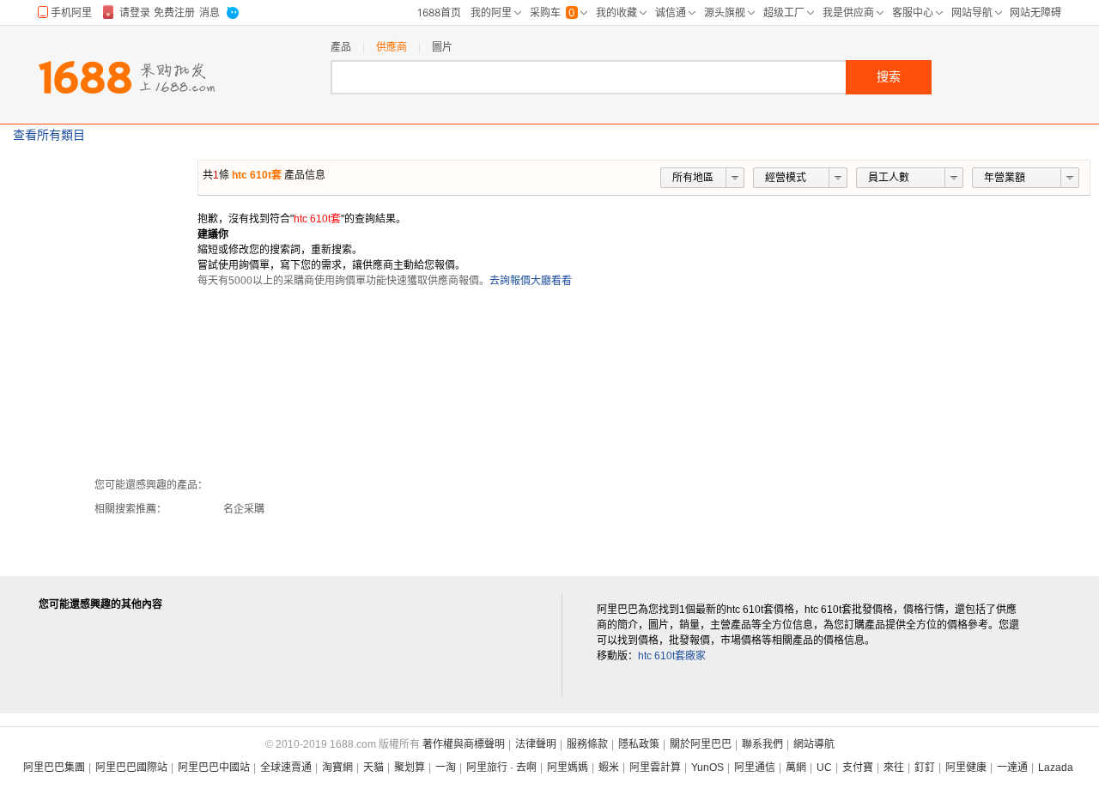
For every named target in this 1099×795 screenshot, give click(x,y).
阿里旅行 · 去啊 (501, 768)
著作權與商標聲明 (463, 744)
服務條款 (587, 744)
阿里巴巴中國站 (214, 768)
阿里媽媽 (567, 768)
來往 (893, 768)
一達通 (1012, 768)
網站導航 (814, 744)
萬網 (796, 768)
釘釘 (924, 768)
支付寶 (857, 768)
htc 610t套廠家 (672, 656)
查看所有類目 (49, 135)
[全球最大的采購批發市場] (127, 77)
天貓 (373, 768)
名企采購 (243, 509)
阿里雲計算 (655, 768)
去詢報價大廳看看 (530, 281)
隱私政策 (638, 744)
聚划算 (409, 768)
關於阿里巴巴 (701, 744)
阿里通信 (754, 768)
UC (824, 768)
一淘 (445, 768)
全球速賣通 (286, 768)
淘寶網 (337, 768)
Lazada (1055, 768)
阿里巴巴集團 (54, 768)
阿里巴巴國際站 (131, 768)
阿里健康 (966, 768)
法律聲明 (535, 744)
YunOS (707, 768)
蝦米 (608, 768)
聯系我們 (762, 744)
